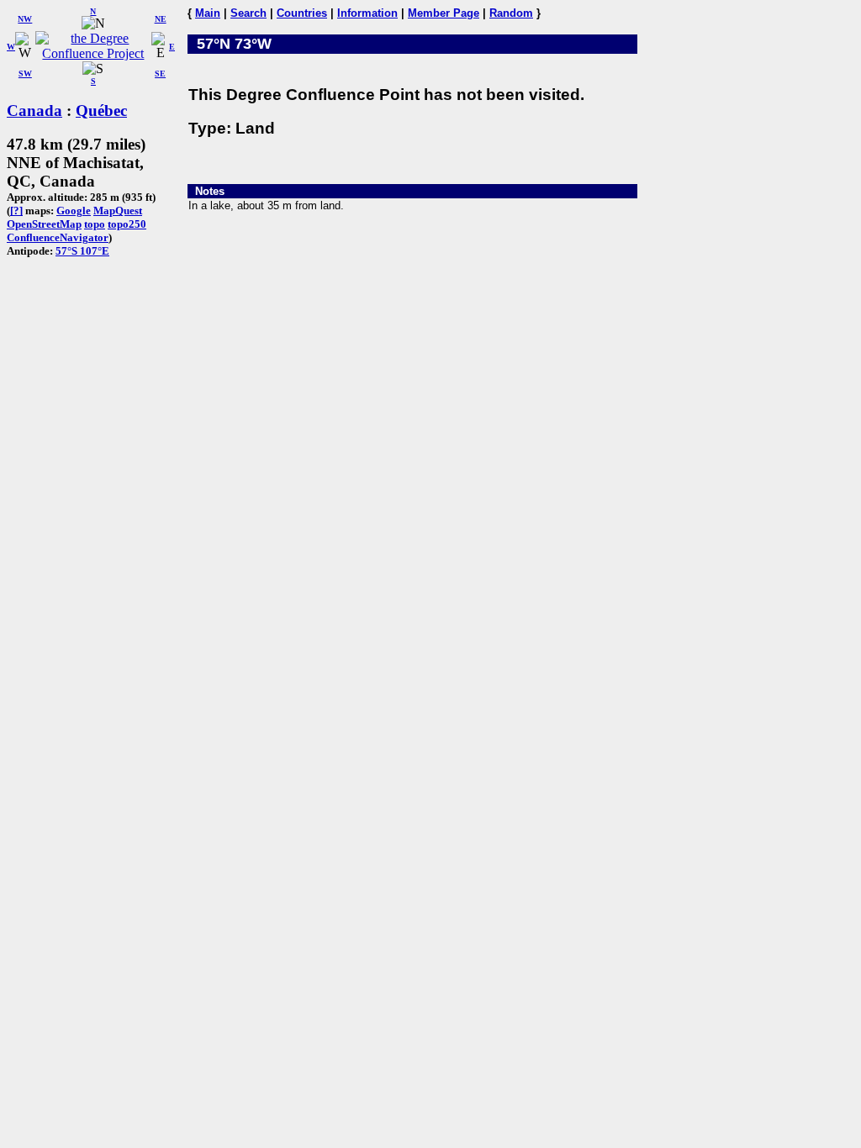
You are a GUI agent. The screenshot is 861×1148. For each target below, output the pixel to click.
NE (160, 19)
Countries (302, 13)
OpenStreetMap (44, 224)
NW (25, 19)
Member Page (443, 13)
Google (73, 210)
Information (367, 13)
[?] (16, 210)
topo (94, 224)
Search (248, 13)
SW (25, 73)
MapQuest (117, 210)
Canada (34, 110)
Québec (101, 110)
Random (511, 13)
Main (207, 13)
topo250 (127, 224)
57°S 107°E (82, 251)
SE (160, 73)
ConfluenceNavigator (57, 237)
